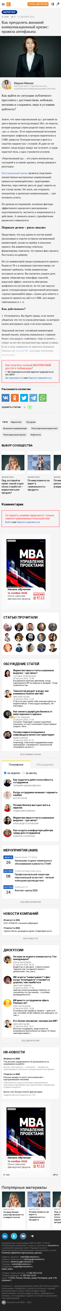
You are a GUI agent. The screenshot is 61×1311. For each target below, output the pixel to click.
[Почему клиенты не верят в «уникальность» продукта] (38, 1199)
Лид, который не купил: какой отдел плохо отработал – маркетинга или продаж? (13, 486)
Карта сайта (7, 1269)
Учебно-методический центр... (28, 871)
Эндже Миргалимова (24, 811)
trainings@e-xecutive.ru (34, 1259)
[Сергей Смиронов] (52, 627)
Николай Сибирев (22, 985)
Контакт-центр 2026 (26, 890)
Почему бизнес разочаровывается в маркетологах (13, 1214)
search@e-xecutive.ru (29, 1257)
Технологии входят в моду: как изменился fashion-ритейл (31, 692)
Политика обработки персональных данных (22, 1253)
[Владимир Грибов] (41, 627)
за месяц (31, 773)
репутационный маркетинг (44, 428)
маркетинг (16, 422)
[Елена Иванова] (30, 647)
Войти (8, 522)
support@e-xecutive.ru (23, 1266)
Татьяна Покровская (24, 676)
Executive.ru (53, 1245)
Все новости (30, 938)
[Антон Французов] (7, 627)
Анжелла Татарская (24, 836)
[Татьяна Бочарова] (7, 637)
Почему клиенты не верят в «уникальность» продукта (39, 1216)
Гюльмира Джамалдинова (27, 785)
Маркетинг (8, 477)
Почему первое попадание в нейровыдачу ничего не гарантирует (34, 733)
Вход (52, 4)
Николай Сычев (21, 697)
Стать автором (37, 4)
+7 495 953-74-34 (34, 1273)
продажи (30, 422)
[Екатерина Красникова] (52, 637)
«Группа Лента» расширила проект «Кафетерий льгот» (27, 931)
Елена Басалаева (22, 962)
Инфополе (36, 434)
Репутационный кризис (15, 173)
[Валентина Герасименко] (52, 647)
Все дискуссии (30, 1040)
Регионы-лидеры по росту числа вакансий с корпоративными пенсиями (23, 1078)
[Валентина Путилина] (19, 637)
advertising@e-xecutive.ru (22, 1262)
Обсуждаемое (45, 764)
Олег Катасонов (22, 1006)
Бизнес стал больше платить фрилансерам (22, 1092)
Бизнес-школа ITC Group (26, 857)
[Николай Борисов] (30, 627)
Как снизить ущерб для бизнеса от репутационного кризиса (33, 712)
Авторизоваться (14, 378)
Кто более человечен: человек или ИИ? (35, 1021)
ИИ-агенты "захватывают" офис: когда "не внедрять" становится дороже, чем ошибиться (32, 980)
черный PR (22, 350)
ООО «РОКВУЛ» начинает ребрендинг (20, 923)
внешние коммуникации (15, 428)
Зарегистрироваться (40, 378)
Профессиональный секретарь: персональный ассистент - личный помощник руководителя (34, 877)
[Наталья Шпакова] (19, 627)
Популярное (16, 764)
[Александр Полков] (41, 637)
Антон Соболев (21, 717)
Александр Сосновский (26, 823)
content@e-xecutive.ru (21, 1264)
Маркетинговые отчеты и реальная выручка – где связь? (33, 671)
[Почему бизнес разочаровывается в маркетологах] (13, 1199)
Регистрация (58, 4)
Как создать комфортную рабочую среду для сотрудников (33, 831)
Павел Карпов (20, 738)
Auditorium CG (21, 887)
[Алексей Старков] (19, 647)
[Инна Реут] (7, 647)
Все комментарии (30, 754)
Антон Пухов (20, 798)
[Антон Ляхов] (41, 647)
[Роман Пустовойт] (30, 637)
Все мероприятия (30, 902)
